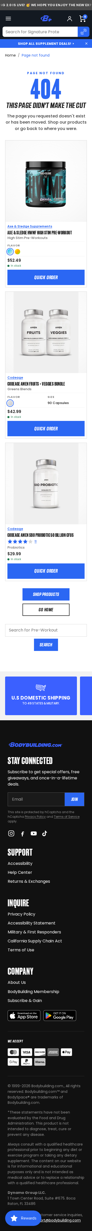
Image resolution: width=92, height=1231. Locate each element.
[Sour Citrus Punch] (17, 251)
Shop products (46, 594)
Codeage (15, 377)
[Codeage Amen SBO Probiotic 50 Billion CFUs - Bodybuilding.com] (46, 483)
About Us (17, 982)
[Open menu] (8, 18)
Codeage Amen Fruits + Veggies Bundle (36, 383)
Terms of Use (21, 950)
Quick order (46, 277)
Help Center (20, 872)
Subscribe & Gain (25, 1001)
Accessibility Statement (31, 923)
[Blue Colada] (10, 251)
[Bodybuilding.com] (46, 18)
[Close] (86, 43)
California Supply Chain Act (35, 941)
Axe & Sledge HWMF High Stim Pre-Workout (39, 232)
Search (46, 644)
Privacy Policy (35, 816)
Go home (46, 609)
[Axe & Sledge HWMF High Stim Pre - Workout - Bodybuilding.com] (46, 181)
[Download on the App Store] (24, 1015)
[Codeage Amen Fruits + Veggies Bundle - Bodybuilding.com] (46, 332)
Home (10, 55)
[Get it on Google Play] (59, 1015)
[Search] (83, 32)
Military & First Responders (34, 932)
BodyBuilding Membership (33, 992)
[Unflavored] (10, 403)
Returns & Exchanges (29, 881)
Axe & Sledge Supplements (29, 226)
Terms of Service (66, 816)
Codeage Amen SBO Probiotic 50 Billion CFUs (40, 535)
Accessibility (20, 863)
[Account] (69, 18)
